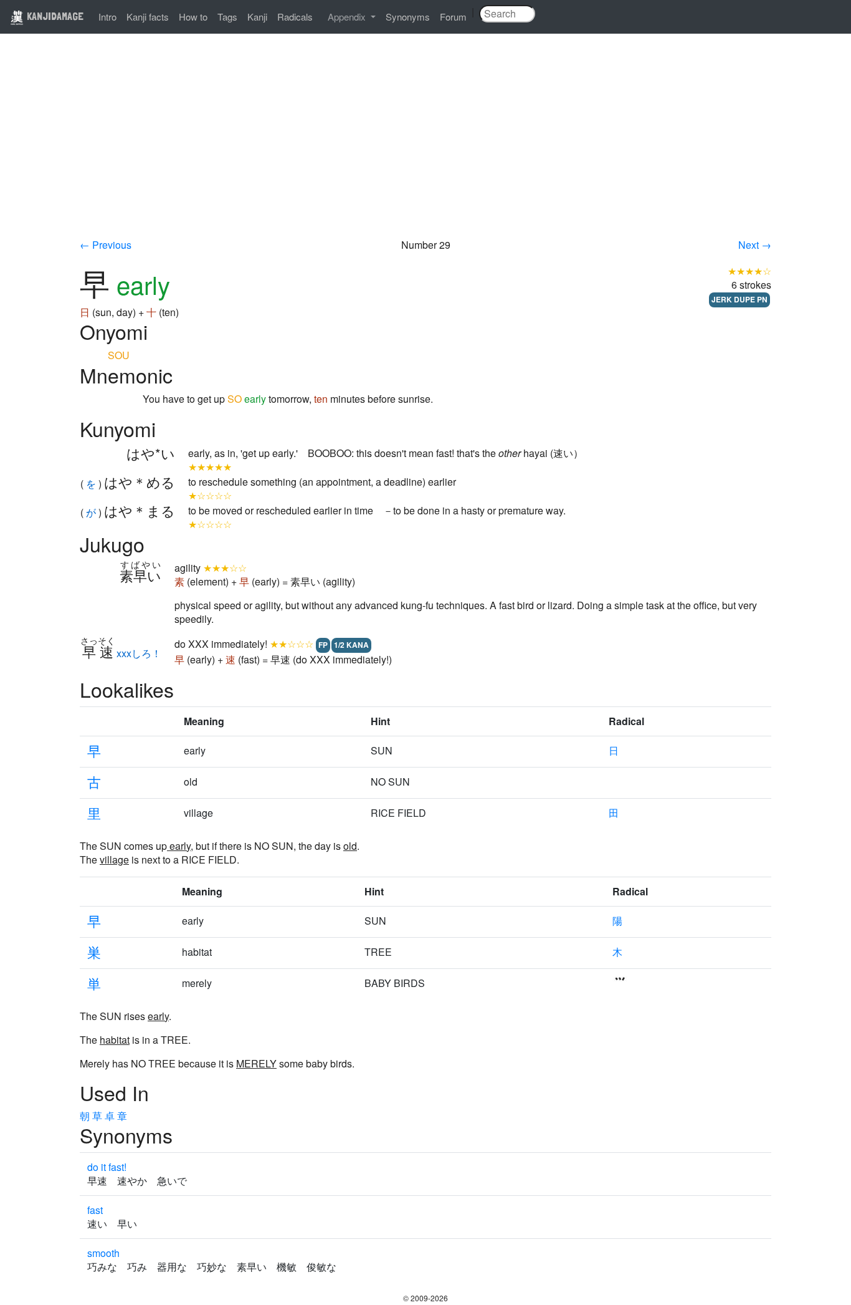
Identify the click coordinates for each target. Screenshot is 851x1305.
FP (323, 644)
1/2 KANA (351, 644)
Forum (453, 16)
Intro (107, 16)
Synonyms (408, 16)
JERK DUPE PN (739, 299)
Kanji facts (147, 16)
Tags (227, 16)
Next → (754, 245)
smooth (103, 1253)
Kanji (257, 16)
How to (193, 16)
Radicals (295, 16)
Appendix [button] (348, 16)
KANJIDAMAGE (53, 15)
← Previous (105, 245)
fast (95, 1210)
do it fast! (106, 1167)
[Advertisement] (425, 144)
